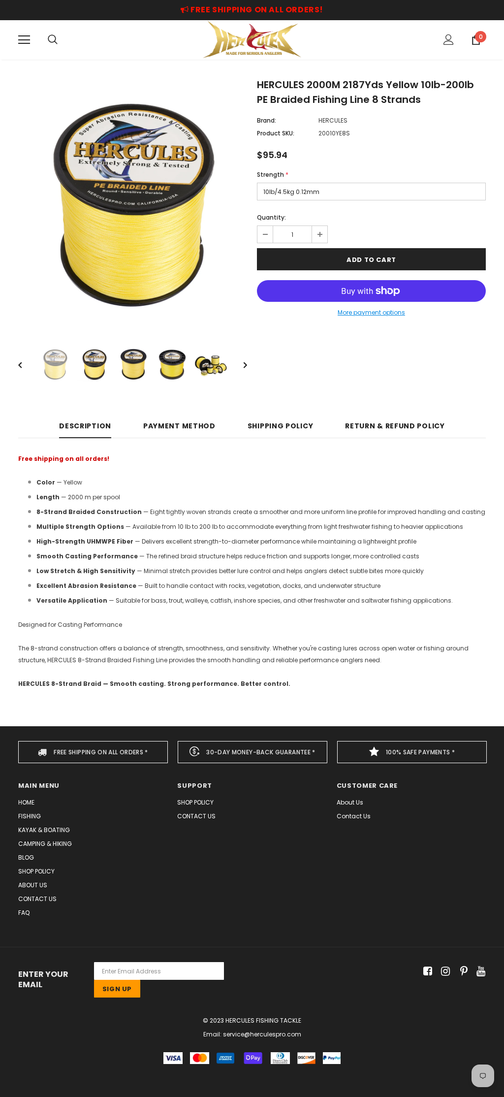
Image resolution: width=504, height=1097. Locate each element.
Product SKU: (275, 133)
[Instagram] (444, 971)
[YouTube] (479, 971)
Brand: (266, 120)
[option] (132, 204)
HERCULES (332, 120)
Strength (272, 174)
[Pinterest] (461, 971)
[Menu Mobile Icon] (24, 40)
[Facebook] (426, 971)
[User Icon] (448, 39)
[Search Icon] (53, 40)
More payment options (371, 312)
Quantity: (271, 217)
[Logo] (252, 39)
